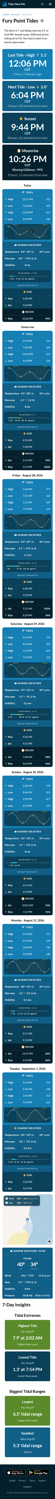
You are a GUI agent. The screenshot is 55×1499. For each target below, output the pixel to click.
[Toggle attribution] (49, 1241)
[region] (27, 1219)
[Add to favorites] (42, 20)
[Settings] (50, 4)
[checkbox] (22, 1199)
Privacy (22, 1480)
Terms (32, 1480)
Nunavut (16, 14)
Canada (5, 14)
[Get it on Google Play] (38, 1472)
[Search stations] (42, 4)
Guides (12, 1480)
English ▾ (27, 1486)
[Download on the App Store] (15, 1472)
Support (42, 1480)
